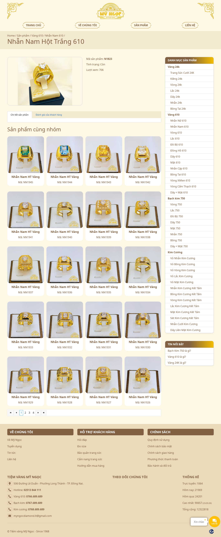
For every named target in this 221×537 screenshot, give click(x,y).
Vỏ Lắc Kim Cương (181, 276)
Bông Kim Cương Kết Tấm (186, 294)
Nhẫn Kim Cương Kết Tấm (186, 288)
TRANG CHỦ (33, 25)
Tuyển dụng (14, 446)
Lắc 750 (174, 210)
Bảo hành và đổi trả (159, 465)
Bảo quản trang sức (89, 453)
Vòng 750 (176, 204)
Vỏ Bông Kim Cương (182, 264)
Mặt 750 (175, 228)
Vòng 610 (176, 132)
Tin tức (11, 453)
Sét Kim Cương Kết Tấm (184, 318)
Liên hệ (11, 459)
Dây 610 (175, 156)
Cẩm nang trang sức (89, 459)
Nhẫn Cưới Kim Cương (184, 324)
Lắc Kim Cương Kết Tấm (184, 306)
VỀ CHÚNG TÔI (87, 25)
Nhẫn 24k (176, 102)
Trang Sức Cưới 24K (182, 73)
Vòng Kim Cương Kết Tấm (186, 300)
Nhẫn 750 (176, 234)
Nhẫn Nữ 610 (178, 120)
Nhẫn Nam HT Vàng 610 (25, 177)
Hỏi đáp (82, 440)
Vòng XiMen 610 (180, 180)
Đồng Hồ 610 (178, 150)
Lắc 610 (174, 138)
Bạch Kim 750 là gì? (179, 351)
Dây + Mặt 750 (179, 246)
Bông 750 (176, 240)
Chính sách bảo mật (160, 446)
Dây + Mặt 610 (179, 192)
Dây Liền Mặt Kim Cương (185, 330)
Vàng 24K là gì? (177, 362)
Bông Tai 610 (178, 174)
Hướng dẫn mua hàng (90, 465)
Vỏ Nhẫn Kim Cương (182, 258)
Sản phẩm (23, 35)
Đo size (81, 446)
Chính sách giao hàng (161, 453)
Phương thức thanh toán (163, 459)
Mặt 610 (175, 162)
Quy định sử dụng (159, 440)
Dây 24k (175, 96)
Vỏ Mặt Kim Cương (181, 282)
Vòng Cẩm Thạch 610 (183, 186)
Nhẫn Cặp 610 (178, 168)
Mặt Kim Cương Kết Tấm (185, 312)
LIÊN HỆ (190, 25)
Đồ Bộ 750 (176, 216)
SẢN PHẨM (141, 25)
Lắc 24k (174, 90)
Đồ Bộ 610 (176, 144)
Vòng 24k (176, 85)
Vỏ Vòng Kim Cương (182, 270)
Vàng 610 (37, 35)
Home (11, 35)
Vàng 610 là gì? (177, 356)
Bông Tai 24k (178, 108)
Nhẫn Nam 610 (54, 35)
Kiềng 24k (176, 79)
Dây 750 (175, 222)
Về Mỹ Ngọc (14, 440)
